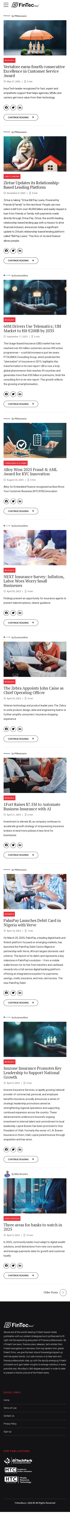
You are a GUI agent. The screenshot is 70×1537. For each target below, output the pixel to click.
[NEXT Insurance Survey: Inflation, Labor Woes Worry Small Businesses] (35, 547)
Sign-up (7, 1431)
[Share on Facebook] (6, 107)
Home (6, 1400)
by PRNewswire (19, 16)
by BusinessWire (20, 275)
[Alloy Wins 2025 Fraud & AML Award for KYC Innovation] (35, 440)
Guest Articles (12, 1218)
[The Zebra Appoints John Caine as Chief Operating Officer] (35, 659)
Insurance (9, 60)
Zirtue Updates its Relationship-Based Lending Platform (32, 185)
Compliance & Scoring (15, 463)
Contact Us (9, 1415)
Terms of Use (10, 1408)
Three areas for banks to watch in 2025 (33, 1227)
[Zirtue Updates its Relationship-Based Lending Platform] (35, 154)
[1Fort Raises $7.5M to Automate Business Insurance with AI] (35, 775)
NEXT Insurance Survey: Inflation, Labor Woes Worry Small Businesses (34, 581)
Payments (9, 914)
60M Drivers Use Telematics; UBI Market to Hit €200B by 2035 (32, 328)
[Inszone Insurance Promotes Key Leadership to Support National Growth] (35, 1039)
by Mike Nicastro (20, 1174)
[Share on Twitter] (13, 107)
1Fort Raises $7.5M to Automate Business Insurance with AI (32, 806)
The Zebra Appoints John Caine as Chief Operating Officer (34, 690)
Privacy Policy (10, 1423)
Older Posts (51, 1292)
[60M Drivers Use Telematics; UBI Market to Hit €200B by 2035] (35, 297)
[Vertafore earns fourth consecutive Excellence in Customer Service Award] (35, 37)
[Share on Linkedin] (20, 107)
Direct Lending (12, 176)
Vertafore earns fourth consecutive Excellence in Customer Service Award (34, 71)
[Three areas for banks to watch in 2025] (35, 1195)
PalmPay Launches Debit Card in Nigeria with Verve (32, 922)
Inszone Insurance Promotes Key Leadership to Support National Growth (32, 1072)
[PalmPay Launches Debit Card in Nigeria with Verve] (35, 891)
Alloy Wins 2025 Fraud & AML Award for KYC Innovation (30, 471)
